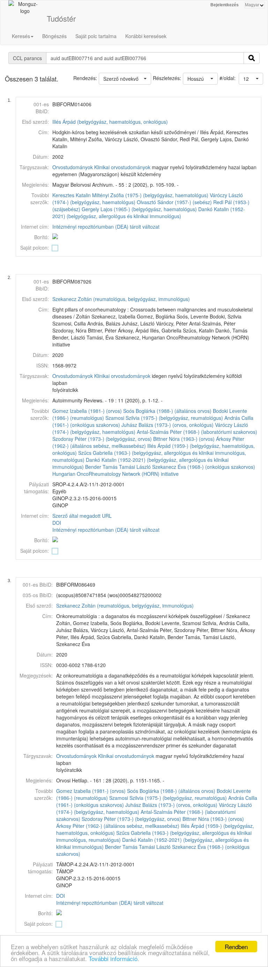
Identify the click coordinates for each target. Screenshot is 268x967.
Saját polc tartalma (96, 36)
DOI (56, 522)
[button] (251, 79)
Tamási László (135, 466)
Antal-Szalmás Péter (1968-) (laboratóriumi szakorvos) (197, 431)
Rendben (236, 946)
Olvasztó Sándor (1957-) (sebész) (174, 202)
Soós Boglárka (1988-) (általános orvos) (167, 410)
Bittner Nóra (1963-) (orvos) (184, 438)
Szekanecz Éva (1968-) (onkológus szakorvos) (203, 466)
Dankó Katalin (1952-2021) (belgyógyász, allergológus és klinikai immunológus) (148, 213)
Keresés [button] (21, 36)
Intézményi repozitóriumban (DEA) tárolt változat (105, 226)
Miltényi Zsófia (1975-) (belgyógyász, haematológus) (150, 195)
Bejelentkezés (224, 4)
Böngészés (54, 36)
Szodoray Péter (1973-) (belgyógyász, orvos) (102, 438)
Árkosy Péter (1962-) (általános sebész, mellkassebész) (117, 825)
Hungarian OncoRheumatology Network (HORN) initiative (115, 473)
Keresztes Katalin (71, 195)
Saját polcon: (34, 247)
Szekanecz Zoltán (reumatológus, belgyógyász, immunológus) (121, 298)
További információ (113, 958)
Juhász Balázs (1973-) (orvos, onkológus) (167, 424)
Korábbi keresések (145, 36)
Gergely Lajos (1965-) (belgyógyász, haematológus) (139, 209)
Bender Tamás (101, 466)
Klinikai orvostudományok (122, 167)
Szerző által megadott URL (82, 515)
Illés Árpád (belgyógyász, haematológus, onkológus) (110, 121)
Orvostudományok (72, 167)
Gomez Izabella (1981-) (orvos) (87, 410)
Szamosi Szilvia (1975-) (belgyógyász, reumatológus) (164, 417)
